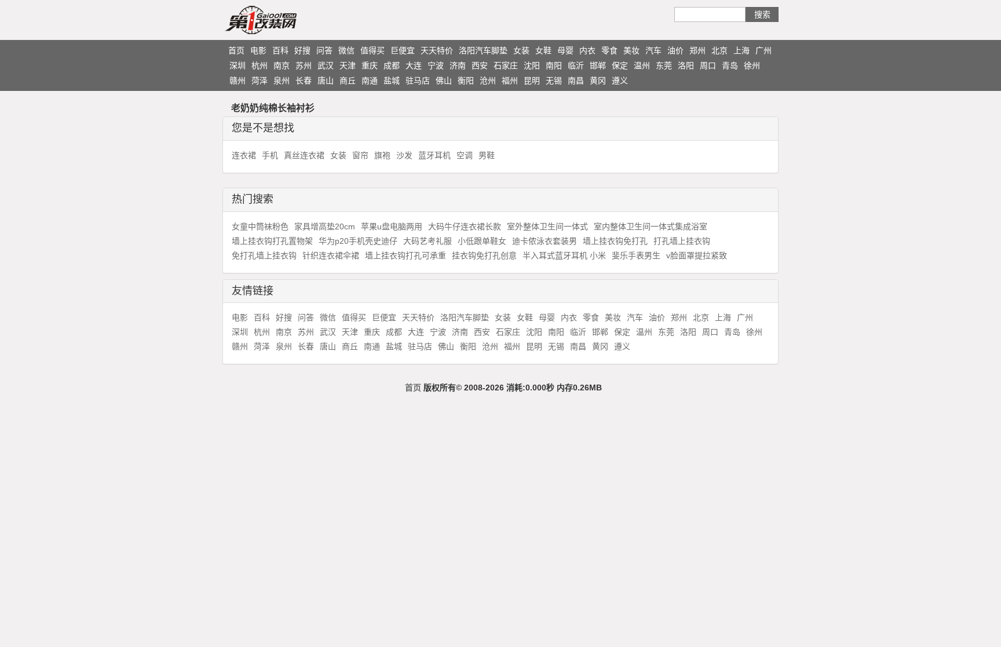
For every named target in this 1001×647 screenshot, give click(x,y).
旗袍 (382, 155)
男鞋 (486, 155)
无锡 (554, 80)
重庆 (369, 65)
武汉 (325, 65)
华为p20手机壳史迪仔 (358, 241)
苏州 (303, 65)
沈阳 (532, 65)
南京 (281, 65)
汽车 (653, 50)
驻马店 (417, 80)
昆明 (532, 80)
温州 (642, 65)
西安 (480, 65)
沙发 (404, 155)
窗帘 (360, 155)
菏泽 (259, 80)
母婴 (565, 50)
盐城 (391, 80)
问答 (324, 50)
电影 (258, 50)
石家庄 (506, 65)
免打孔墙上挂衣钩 (264, 255)
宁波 (436, 65)
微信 (346, 50)
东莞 (664, 65)
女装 (521, 50)
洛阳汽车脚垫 (483, 50)
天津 (347, 65)
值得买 (372, 50)
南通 (369, 80)
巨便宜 (402, 50)
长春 (303, 80)
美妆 (631, 50)
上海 (741, 50)
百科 (280, 50)
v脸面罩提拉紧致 (696, 255)
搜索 (762, 14)
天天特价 (437, 50)
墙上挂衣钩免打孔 (615, 241)
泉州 (281, 80)
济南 (458, 65)
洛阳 (686, 65)
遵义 (620, 80)
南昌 (576, 80)
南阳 (554, 65)
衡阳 (466, 80)
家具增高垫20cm (324, 226)
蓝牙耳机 (434, 155)
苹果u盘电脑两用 (391, 226)
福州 (510, 80)
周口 (708, 65)
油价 (675, 50)
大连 (413, 65)
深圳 (237, 65)
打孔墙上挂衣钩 (681, 241)
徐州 (752, 65)
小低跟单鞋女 (482, 241)
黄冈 (598, 80)
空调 (464, 155)
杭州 (259, 65)
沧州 (488, 80)
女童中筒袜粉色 (260, 226)
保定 (620, 65)
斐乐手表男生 (636, 255)
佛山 (444, 80)
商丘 (347, 80)
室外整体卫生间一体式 (547, 226)
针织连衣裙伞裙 (330, 255)
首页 (236, 50)
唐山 (325, 80)
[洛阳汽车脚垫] (283, 19)
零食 (609, 50)
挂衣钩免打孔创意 (484, 255)
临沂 (576, 65)
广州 (763, 50)
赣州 (237, 80)
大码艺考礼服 (427, 241)
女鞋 (543, 50)
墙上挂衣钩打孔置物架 (272, 241)
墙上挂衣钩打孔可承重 (405, 255)
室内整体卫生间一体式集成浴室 (650, 226)
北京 (719, 50)
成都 (391, 65)
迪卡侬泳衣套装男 (544, 241)
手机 (270, 155)
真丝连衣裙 (304, 155)
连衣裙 (244, 155)
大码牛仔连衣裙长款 (464, 226)
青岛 (730, 65)
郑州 (697, 50)
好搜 (302, 50)
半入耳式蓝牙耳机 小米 (564, 255)
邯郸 (598, 65)
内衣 (587, 50)
